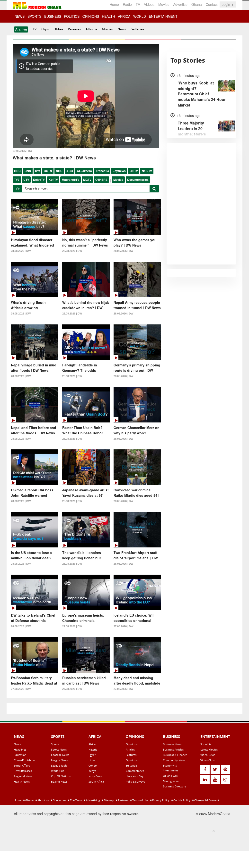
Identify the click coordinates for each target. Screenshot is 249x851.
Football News (60, 755)
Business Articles (173, 749)
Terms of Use (140, 800)
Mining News (171, 781)
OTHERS (101, 179)
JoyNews (119, 171)
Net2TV (147, 171)
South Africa (96, 781)
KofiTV (53, 179)
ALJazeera (84, 171)
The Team (75, 800)
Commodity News (174, 760)
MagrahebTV (70, 179)
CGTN (48, 171)
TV (138, 4)
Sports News (59, 749)
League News (59, 760)
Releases (74, 29)
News (121, 29)
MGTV (87, 179)
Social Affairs (22, 765)
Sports (55, 744)
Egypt (92, 755)
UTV (26, 179)
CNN (28, 171)
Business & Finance (175, 755)
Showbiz (205, 744)
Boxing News (59, 781)
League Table (59, 765)
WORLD (139, 16)
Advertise (180, 4)
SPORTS (34, 16)
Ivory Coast (96, 776)
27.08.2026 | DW (72, 626)
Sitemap (108, 800)
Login (226, 4)
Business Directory (174, 786)
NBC (59, 171)
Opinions (131, 744)
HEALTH (108, 16)
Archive (21, 29)
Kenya (92, 771)
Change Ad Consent (206, 800)
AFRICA (124, 16)
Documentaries (138, 179)
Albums (91, 29)
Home (114, 4)
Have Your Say (134, 776)
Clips (45, 29)
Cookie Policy (181, 800)
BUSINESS (52, 16)
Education (20, 755)
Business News (172, 744)
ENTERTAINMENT (163, 16)
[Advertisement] (122, 839)
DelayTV (39, 179)
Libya (92, 760)
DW (37, 171)
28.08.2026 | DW (21, 250)
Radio (127, 4)
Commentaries (135, 771)
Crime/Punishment (25, 760)
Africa (92, 744)
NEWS (20, 16)
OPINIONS (90, 16)
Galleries (137, 29)
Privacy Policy (160, 800)
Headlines (20, 749)
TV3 (16, 179)
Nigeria (93, 749)
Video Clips (207, 760)
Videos (149, 4)
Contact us (59, 800)
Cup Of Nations (61, 776)
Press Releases (23, 771)
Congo (93, 765)
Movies (163, 4)
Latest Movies (209, 749)
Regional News (23, 776)
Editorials (131, 765)
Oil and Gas (170, 775)
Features (131, 755)
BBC (17, 171)
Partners (122, 800)
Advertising (92, 800)
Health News (22, 781)
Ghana (196, 4)
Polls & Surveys (135, 781)
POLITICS (72, 16)
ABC (69, 171)
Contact (212, 4)
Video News (207, 755)
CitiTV (134, 171)
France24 (102, 171)
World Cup (57, 771)
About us (43, 800)
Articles (130, 749)
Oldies (58, 29)
